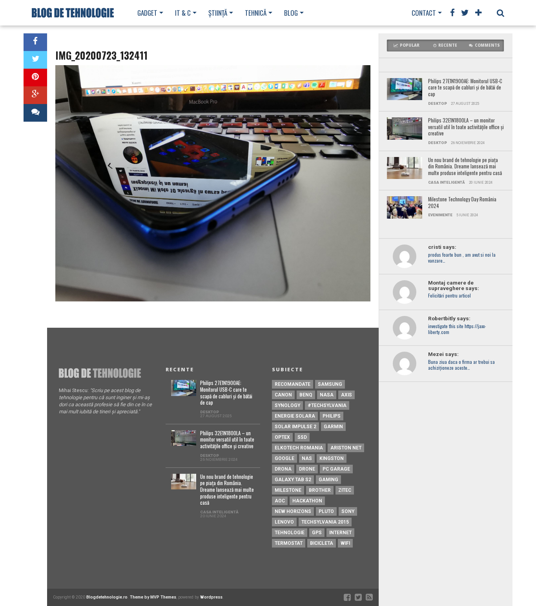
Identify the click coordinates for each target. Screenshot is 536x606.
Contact (424, 13)
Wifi (345, 543)
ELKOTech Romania (299, 448)
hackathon (307, 501)
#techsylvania (327, 405)
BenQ (305, 395)
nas (307, 458)
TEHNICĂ (255, 13)
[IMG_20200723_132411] (212, 299)
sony (347, 511)
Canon (283, 395)
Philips (332, 416)
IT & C (183, 13)
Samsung (330, 384)
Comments (487, 45)
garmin (333, 426)
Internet (340, 532)
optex (282, 437)
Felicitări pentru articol (449, 296)
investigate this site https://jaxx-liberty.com (457, 329)
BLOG (291, 13)
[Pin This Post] (35, 77)
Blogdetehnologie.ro (107, 597)
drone (307, 469)
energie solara (295, 416)
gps (317, 532)
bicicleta (321, 543)
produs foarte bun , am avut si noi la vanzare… (462, 258)
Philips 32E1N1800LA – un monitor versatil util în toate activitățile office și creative (466, 127)
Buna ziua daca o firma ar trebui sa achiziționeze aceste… (461, 365)
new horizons (293, 511)
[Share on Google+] (35, 95)
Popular (409, 45)
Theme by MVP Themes (153, 597)
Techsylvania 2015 (325, 522)
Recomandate (292, 384)
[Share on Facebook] (35, 42)
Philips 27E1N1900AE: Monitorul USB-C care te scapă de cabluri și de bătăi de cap (465, 88)
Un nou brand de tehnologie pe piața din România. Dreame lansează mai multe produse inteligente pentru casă (465, 167)
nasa (327, 395)
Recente (447, 45)
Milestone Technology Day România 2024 (462, 202)
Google (284, 458)
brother (320, 490)
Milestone (288, 490)
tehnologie (289, 532)
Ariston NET (345, 448)
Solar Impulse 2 (295, 426)
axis (346, 395)
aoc (280, 501)
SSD (302, 437)
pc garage (336, 469)
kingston (331, 458)
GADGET (147, 13)
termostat (289, 543)
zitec (344, 490)
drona (283, 469)
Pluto (326, 511)
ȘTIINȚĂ (217, 13)
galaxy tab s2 (293, 479)
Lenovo (284, 522)
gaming (328, 479)
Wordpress (211, 597)
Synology (287, 405)
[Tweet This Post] (35, 60)
